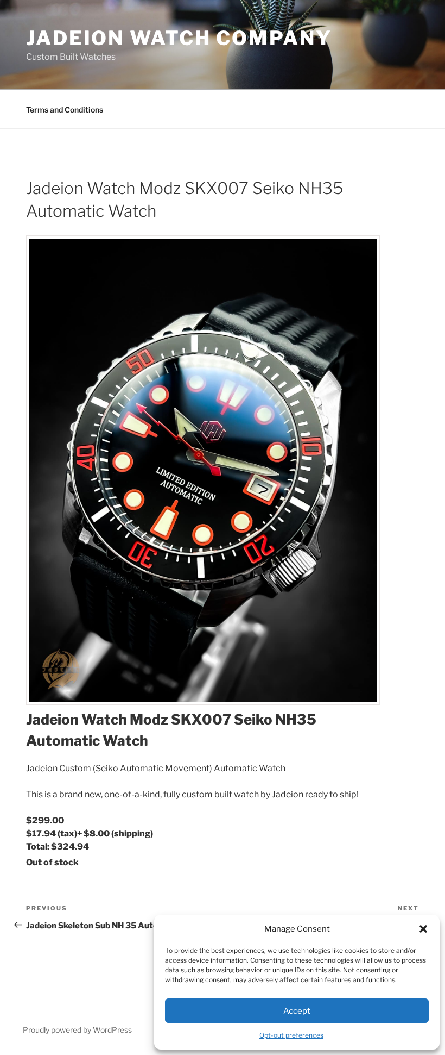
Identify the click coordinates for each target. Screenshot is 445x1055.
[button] (423, 928)
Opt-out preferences (291, 1035)
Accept (296, 1011)
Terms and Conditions (64, 109)
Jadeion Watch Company (179, 38)
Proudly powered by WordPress (77, 1029)
